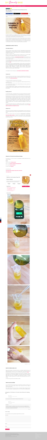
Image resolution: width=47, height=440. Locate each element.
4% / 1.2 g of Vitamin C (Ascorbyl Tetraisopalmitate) (11, 188)
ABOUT (36, 433)
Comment (6, 415)
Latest (10, 8)
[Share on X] (0, 220)
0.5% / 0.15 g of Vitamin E (10, 190)
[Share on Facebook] (0, 219)
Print (25, 186)
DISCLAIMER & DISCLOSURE (38, 434)
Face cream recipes (8, 8)
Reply (29, 409)
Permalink (10, 397)
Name (6, 423)
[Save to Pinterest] (0, 222)
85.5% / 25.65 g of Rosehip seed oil (11, 187)
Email (6, 426)
